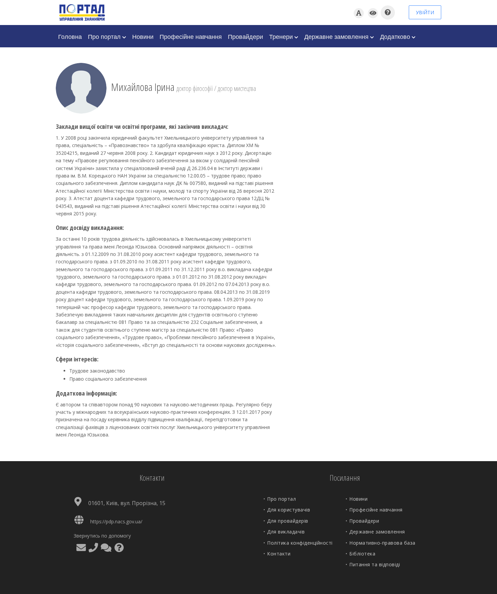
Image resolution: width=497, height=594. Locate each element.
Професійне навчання (191, 36)
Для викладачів (286, 531)
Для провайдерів (287, 521)
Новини (142, 36)
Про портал (105, 36)
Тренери (281, 36)
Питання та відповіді (374, 564)
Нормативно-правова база (382, 543)
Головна (70, 36)
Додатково (396, 36)
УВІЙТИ (425, 12)
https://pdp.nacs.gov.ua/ (116, 521)
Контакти (278, 553)
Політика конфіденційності (300, 543)
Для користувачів (288, 509)
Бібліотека (362, 553)
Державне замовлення (337, 36)
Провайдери (245, 36)
